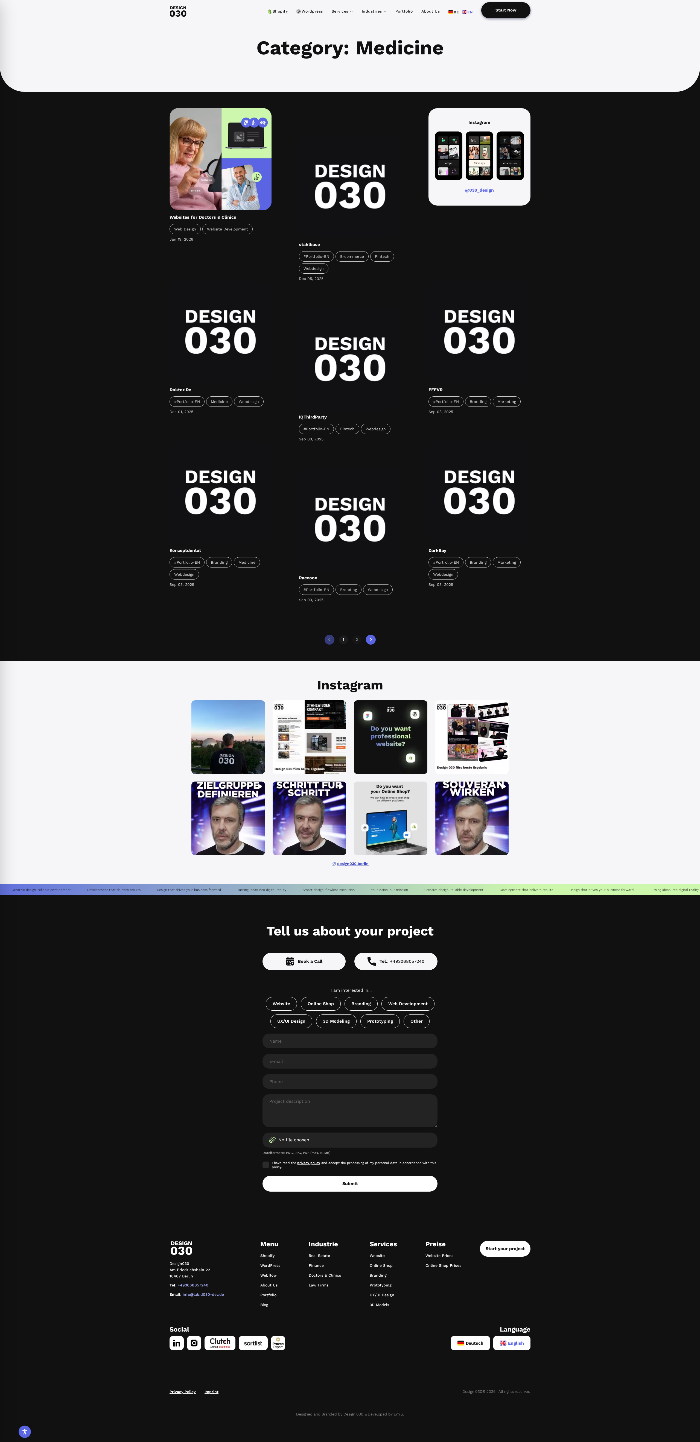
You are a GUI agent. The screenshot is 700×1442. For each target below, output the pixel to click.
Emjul (399, 1414)
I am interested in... (351, 990)
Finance (316, 1265)
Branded (329, 1414)
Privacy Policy (183, 1392)
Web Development (408, 1003)
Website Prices (439, 1255)
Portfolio (268, 1295)
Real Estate (319, 1255)
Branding (361, 1003)
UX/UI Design (291, 1021)
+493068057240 (193, 1285)
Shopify (267, 1255)
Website (281, 1003)
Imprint (211, 1392)
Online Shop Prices (443, 1265)
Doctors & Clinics (325, 1275)
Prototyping (380, 1021)
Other (416, 1021)
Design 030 (353, 1414)
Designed (304, 1414)
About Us (269, 1285)
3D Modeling (336, 1021)
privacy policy (308, 1163)
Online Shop (321, 1003)
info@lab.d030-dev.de (203, 1294)
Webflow (268, 1275)
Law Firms (318, 1285)
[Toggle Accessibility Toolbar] (25, 1432)
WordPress (270, 1265)
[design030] (178, 11)
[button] (228, 737)
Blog (264, 1305)
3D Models (379, 1305)
